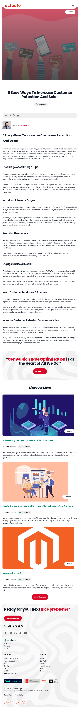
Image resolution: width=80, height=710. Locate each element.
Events (42, 671)
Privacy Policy (19, 695)
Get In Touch (40, 371)
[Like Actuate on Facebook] (5, 633)
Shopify (6, 666)
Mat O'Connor (24, 125)
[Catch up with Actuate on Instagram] (10, 633)
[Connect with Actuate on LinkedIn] (15, 633)
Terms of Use (8, 695)
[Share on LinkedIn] (18, 115)
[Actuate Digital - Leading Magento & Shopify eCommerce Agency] (13, 5)
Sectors (42, 658)
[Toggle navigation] (73, 6)
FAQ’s (41, 668)
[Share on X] (14, 115)
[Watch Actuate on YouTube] (25, 633)
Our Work (43, 661)
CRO (5, 668)
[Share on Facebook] (11, 115)
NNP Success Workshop (11, 658)
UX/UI (6, 671)
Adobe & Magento (9, 661)
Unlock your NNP (13, 618)
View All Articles (40, 597)
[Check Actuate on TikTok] (20, 633)
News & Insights (45, 666)
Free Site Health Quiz (10, 673)
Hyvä (5, 663)
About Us (43, 663)
